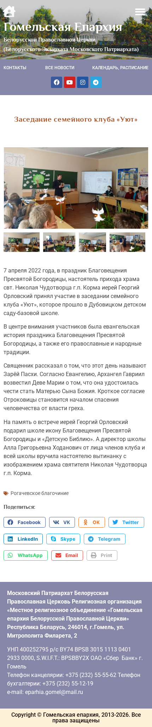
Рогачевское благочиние (40, 493)
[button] (140, 12)
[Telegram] (95, 82)
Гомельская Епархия (63, 27)
